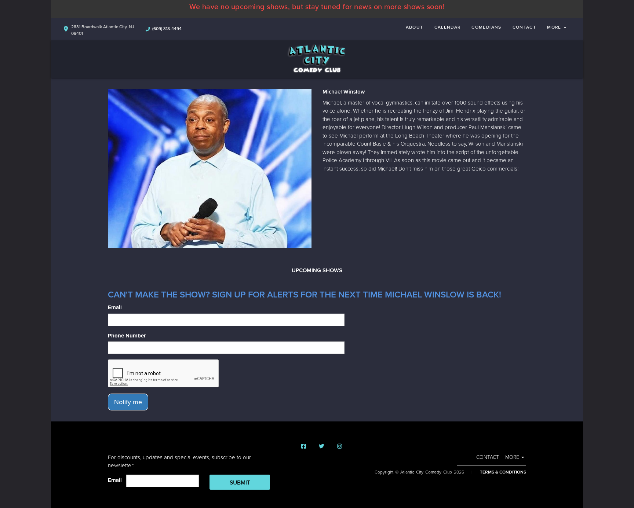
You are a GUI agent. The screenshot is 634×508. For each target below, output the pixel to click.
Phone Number (127, 335)
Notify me (128, 402)
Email (115, 307)
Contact (524, 27)
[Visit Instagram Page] (339, 446)
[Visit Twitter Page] (321, 446)
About (414, 27)
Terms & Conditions (503, 472)
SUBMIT (240, 482)
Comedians (486, 27)
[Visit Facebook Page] (303, 446)
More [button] (555, 27)
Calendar (447, 27)
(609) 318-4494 (167, 28)
